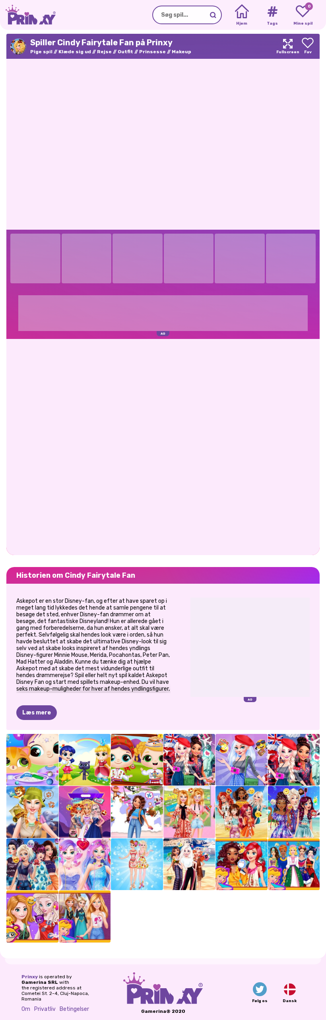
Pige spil (41, 51)
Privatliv (45, 1009)
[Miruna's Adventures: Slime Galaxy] (32, 760)
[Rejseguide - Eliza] (241, 760)
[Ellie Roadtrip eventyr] (189, 812)
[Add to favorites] (308, 46)
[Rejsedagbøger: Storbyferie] (189, 760)
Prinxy (29, 976)
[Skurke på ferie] (32, 864)
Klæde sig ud (74, 51)
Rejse (104, 51)
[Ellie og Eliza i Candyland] (85, 864)
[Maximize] (288, 46)
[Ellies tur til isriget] (85, 916)
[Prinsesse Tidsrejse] (85, 812)
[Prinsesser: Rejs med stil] (241, 864)
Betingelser (74, 1009)
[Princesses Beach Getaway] (241, 812)
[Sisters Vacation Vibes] (32, 916)
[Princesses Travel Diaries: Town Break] (294, 760)
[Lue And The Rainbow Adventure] (85, 760)
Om (25, 1009)
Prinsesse (152, 51)
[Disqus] (163, 446)
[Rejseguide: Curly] (137, 812)
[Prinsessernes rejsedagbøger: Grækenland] (189, 864)
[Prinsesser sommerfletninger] (294, 812)
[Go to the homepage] (28, 15)
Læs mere (36, 712)
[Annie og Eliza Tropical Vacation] (137, 864)
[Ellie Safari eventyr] (32, 812)
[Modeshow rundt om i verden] (294, 864)
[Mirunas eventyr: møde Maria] (137, 760)
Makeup (181, 51)
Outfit (125, 51)
